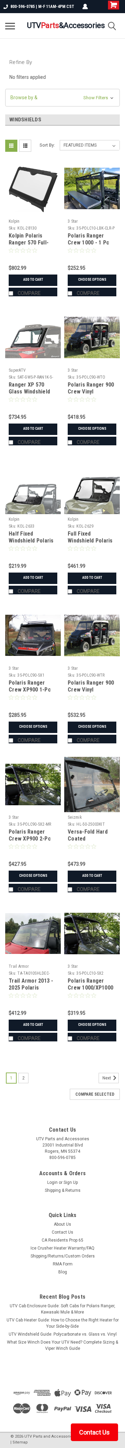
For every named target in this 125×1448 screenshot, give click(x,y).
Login (52, 1182)
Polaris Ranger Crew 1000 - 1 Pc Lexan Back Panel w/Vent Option (89, 245)
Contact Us (62, 1232)
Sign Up (71, 1182)
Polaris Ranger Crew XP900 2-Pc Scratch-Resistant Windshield (31, 841)
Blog (62, 1272)
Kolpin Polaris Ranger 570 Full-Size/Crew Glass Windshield (29, 245)
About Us (62, 1224)
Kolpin (14, 221)
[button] (62, 97)
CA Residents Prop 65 (62, 1240)
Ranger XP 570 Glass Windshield (29, 388)
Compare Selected (94, 1094)
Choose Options (92, 279)
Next (107, 1078)
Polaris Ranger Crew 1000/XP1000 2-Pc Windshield (90, 987)
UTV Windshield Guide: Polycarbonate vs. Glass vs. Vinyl (63, 1334)
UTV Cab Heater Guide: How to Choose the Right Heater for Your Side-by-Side (63, 1323)
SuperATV (17, 370)
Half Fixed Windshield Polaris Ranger (31, 540)
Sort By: (47, 145)
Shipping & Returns (63, 1190)
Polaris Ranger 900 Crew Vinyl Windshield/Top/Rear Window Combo (93, 692)
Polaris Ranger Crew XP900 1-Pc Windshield (30, 689)
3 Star (73, 221)
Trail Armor (19, 966)
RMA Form (63, 1264)
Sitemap (20, 1442)
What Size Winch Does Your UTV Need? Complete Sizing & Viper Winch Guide (62, 1345)
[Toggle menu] (10, 26)
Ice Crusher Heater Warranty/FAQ (62, 1248)
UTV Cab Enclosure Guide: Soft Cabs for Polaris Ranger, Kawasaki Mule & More (62, 1309)
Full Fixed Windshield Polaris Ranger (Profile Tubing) (90, 543)
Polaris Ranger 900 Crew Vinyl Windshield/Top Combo (91, 394)
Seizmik (75, 817)
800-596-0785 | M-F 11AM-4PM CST (42, 6)
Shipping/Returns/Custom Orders (63, 1256)
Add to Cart (33, 279)
